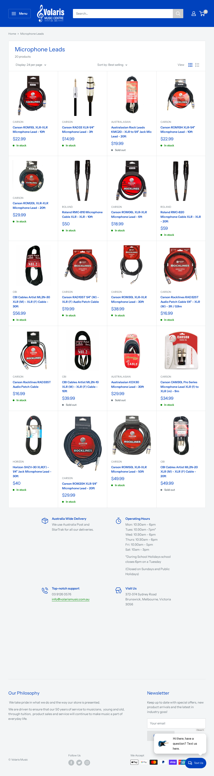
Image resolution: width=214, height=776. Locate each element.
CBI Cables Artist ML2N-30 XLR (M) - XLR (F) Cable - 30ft (31, 301)
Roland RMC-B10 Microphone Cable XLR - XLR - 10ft (82, 214)
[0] (202, 13)
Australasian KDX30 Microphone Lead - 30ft (127, 384)
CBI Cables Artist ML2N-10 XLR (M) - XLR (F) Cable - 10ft (80, 386)
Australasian (121, 121)
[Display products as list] (197, 65)
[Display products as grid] (190, 65)
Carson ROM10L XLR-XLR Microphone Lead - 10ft (30, 130)
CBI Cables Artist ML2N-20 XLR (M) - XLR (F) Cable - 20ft (179, 471)
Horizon (18, 461)
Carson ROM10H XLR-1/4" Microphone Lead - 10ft (177, 130)
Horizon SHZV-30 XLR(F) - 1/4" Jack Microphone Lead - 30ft (32, 471)
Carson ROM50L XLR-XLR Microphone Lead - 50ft (129, 469)
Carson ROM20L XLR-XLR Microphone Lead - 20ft (30, 205)
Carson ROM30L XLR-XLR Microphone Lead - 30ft (129, 299)
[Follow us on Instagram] (87, 763)
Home (12, 33)
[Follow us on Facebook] (71, 763)
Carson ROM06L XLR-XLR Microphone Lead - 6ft (129, 214)
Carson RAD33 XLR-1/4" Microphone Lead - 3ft (78, 130)
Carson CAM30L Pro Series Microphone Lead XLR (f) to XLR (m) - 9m (179, 386)
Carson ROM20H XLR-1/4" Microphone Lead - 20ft (79, 486)
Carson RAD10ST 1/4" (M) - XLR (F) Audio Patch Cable (80, 299)
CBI (15, 291)
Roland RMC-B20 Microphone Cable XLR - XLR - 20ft (180, 216)
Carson (18, 121)
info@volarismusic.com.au (70, 599)
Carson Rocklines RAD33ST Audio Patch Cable (32, 384)
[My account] (194, 13)
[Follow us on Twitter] (79, 763)
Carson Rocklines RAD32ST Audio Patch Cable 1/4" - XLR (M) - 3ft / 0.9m (180, 301)
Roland (67, 206)
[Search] (178, 13)
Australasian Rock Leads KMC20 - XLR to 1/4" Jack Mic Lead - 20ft (131, 132)
